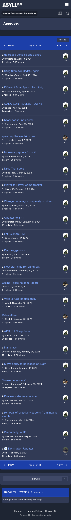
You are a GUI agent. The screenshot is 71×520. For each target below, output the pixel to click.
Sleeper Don (11, 436)
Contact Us (51, 511)
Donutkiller (10, 156)
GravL (8, 238)
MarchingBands (13, 75)
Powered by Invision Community (35, 515)
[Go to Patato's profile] (65, 137)
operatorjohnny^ (13, 221)
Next (60, 45)
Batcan (8, 254)
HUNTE (8, 286)
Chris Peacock (12, 91)
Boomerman (11, 124)
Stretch (9, 319)
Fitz (7, 452)
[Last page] (66, 45)
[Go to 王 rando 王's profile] (65, 450)
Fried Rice (10, 172)
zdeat (8, 303)
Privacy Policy (34, 511)
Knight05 (9, 189)
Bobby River (11, 205)
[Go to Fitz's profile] (65, 56)
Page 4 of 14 (35, 45)
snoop (8, 107)
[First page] (4, 45)
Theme (18, 511)
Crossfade (10, 58)
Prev (11, 45)
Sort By (62, 40)
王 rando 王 (11, 140)
